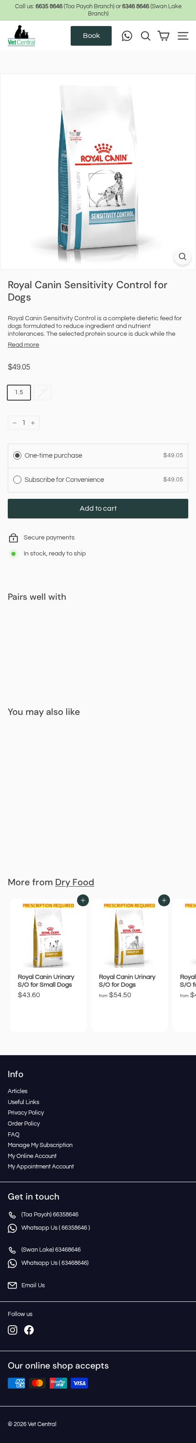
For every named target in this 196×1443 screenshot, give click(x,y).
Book (91, 35)
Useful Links (23, 1102)
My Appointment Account (41, 1166)
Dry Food (74, 882)
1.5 (19, 392)
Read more (23, 345)
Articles (17, 1091)
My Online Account (32, 1156)
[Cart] (163, 35)
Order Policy (24, 1124)
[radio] (17, 455)
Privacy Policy (26, 1113)
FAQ (14, 1134)
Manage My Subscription (40, 1145)
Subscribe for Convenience (65, 479)
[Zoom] (182, 256)
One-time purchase (53, 455)
